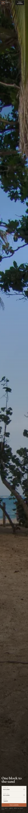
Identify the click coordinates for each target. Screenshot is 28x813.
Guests (5, 799)
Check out (6, 793)
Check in (5, 787)
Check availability (20, 2)
